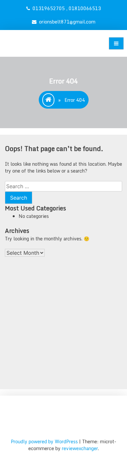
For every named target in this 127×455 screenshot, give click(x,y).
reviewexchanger (80, 448)
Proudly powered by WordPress (45, 441)
